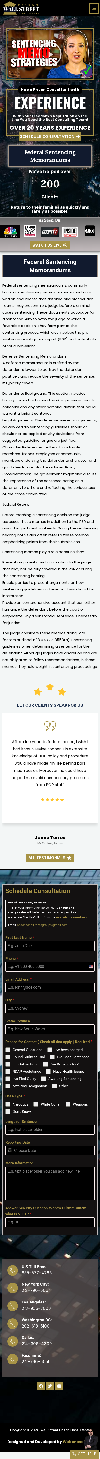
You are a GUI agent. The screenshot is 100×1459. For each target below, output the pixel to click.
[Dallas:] (12, 1341)
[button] (94, 8)
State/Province (17, 1021)
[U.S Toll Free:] (12, 1270)
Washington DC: (37, 1319)
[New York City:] (12, 1288)
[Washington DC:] (12, 1323)
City (10, 1000)
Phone (11, 959)
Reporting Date (17, 1142)
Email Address (18, 979)
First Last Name (19, 938)
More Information (19, 1163)
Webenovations (78, 1441)
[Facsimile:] (12, 1359)
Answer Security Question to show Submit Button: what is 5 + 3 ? (45, 1211)
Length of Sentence (21, 1122)
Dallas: (28, 1337)
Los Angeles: (34, 1302)
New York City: (35, 1284)
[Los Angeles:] (12, 1306)
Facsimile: (31, 1355)
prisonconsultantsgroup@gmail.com (42, 925)
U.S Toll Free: (34, 1266)
